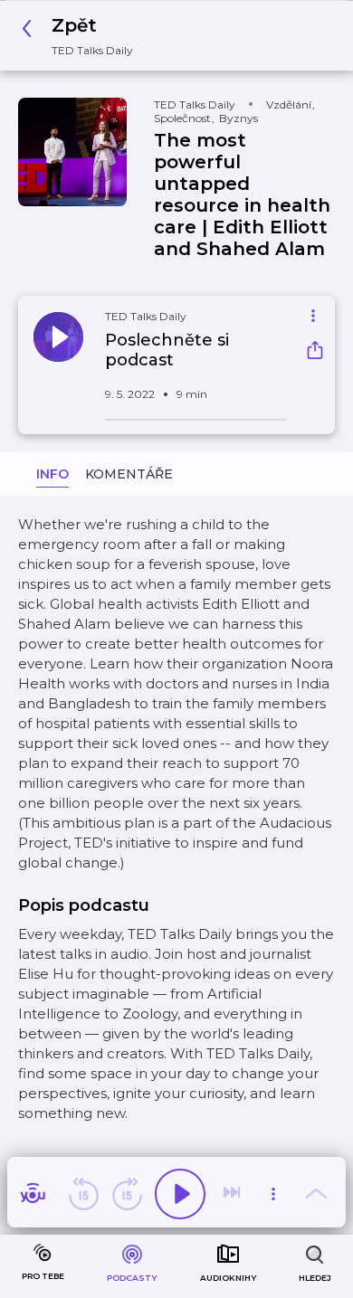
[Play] (180, 1194)
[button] (82, 36)
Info (52, 474)
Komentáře (129, 474)
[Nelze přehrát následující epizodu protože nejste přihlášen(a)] (233, 1194)
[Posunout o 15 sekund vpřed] (126, 1194)
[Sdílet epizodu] (315, 352)
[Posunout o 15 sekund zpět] (83, 1194)
